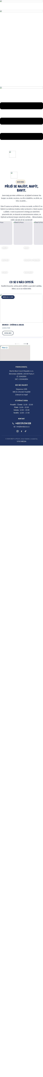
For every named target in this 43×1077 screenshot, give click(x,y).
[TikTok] (25, 431)
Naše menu (20, 182)
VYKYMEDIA (21, 441)
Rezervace (31, 182)
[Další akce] (26, 343)
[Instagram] (17, 431)
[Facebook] (21, 431)
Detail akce (7, 333)
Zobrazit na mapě (21, 395)
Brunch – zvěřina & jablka (13, 325)
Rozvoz (10, 182)
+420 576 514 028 (23, 423)
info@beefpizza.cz (23, 427)
